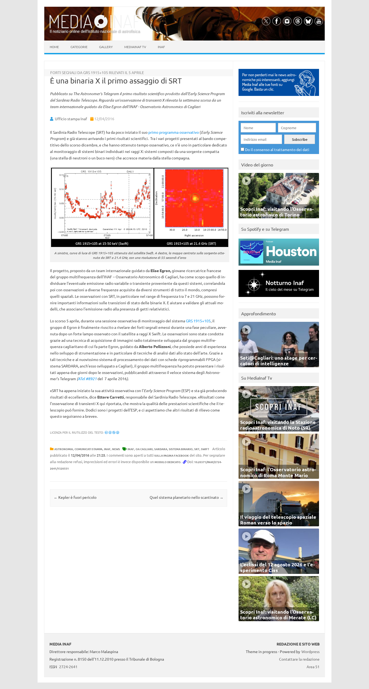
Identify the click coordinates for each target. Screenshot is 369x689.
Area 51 (313, 666)
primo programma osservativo (173, 132)
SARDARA (160, 449)
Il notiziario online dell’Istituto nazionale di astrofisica (95, 31)
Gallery (106, 47)
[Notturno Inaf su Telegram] (279, 298)
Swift (205, 449)
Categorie (79, 47)
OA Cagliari (144, 449)
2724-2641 (68, 666)
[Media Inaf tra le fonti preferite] (279, 97)
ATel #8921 (87, 378)
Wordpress (310, 651)
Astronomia (63, 449)
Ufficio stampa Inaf (71, 118)
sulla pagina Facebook (171, 455)
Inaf (161, 47)
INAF (107, 449)
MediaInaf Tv (135, 47)
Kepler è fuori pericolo (75, 497)
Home (54, 47)
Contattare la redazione (299, 659)
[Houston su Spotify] (279, 267)
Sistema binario (181, 449)
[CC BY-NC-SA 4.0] (112, 432)
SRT (196, 449)
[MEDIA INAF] (95, 27)
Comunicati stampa (88, 449)
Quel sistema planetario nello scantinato (186, 497)
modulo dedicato (167, 462)
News (116, 449)
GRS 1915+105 (198, 320)
